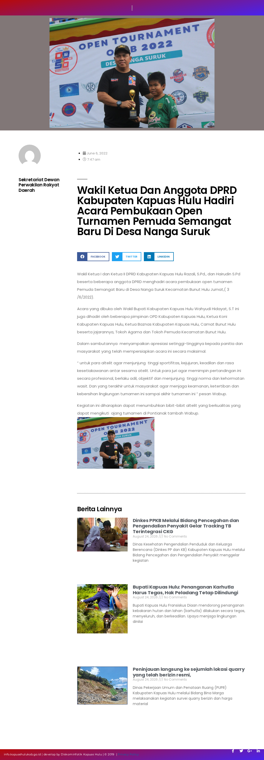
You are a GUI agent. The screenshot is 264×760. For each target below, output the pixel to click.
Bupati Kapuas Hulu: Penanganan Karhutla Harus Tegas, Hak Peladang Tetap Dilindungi (185, 590)
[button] (93, 256)
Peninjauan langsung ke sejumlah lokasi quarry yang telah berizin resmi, (189, 672)
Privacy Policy (128, 754)
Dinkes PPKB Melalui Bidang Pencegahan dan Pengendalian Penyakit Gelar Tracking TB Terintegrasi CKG (186, 526)
